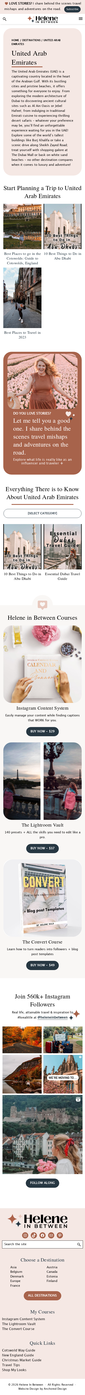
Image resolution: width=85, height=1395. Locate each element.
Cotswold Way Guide (18, 1350)
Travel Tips (11, 1365)
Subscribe (72, 9)
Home (15, 40)
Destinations (31, 40)
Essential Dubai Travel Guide (62, 576)
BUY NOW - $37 (43, 848)
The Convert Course (42, 942)
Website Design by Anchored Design (42, 1389)
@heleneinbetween (53, 1017)
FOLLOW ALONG (42, 1183)
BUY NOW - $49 (43, 965)
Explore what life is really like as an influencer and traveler (42, 461)
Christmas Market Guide (21, 1360)
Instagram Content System (42, 708)
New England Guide (18, 1355)
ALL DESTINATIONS (42, 1295)
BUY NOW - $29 (43, 731)
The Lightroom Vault (43, 825)
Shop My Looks (14, 1370)
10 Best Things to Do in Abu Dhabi (22, 576)
